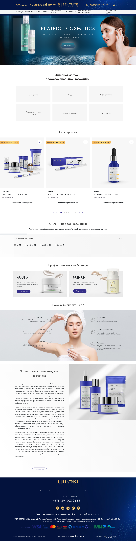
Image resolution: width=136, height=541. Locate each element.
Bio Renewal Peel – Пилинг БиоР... (107, 194)
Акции (70, 490)
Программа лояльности (56, 490)
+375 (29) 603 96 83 (66, 500)
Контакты (78, 490)
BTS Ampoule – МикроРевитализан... (62, 194)
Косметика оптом (90, 490)
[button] (61, 212)
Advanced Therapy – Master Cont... (15, 194)
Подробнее (23, 291)
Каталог (68, 46)
